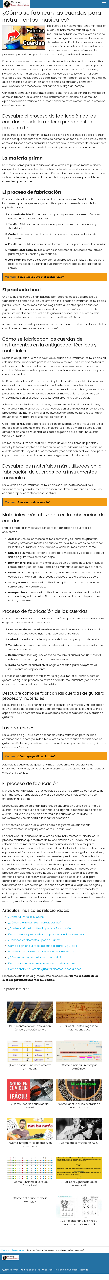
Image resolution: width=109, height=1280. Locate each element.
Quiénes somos (10, 1269)
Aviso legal (47, 1269)
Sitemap (84, 1269)
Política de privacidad (66, 1269)
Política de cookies (30, 1269)
